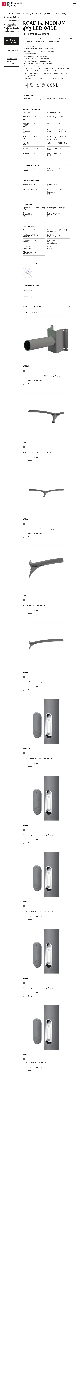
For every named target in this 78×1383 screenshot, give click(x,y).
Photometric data (11, 28)
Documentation (10, 21)
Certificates (9, 32)
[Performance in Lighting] (20, 4)
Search (68, 4)
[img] (25, 85)
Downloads (28, 384)
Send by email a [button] (12, 51)
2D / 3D (7, 24)
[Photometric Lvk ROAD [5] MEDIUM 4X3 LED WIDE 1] (27, 273)
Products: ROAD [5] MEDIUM (26, 14)
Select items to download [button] (11, 41)
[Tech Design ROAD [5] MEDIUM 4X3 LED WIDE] (27, 294)
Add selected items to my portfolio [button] (12, 61)
